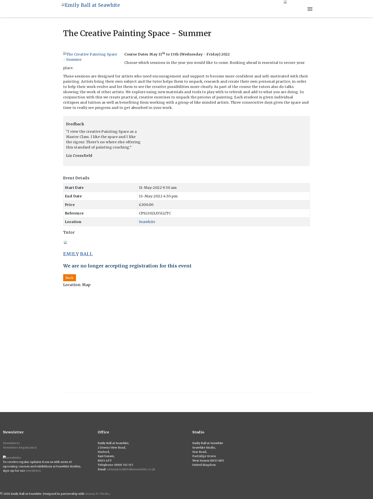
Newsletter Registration (20, 447)
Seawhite (147, 222)
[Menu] (310, 9)
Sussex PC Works (97, 494)
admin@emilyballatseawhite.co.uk (131, 469)
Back (69, 278)
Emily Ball (78, 254)
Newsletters (11, 443)
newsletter (33, 470)
